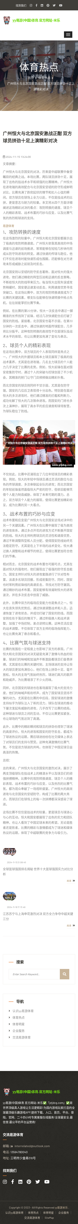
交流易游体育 (21, 1037)
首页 (31, 78)
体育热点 (44, 78)
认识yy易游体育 (23, 1011)
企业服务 (18, 1030)
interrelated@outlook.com (32, 1146)
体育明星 (18, 1024)
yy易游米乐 (61, 1207)
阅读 (69, 880)
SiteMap (49, 1217)
